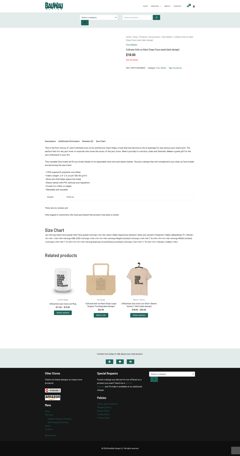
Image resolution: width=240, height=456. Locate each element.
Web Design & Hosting (58, 422)
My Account (50, 435)
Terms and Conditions (107, 404)
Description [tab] (50, 141)
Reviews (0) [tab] (87, 141)
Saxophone (177, 68)
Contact (178, 6)
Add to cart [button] (101, 315)
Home (128, 37)
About (167, 6)
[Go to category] (85, 22)
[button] (160, 6)
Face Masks (167, 37)
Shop (145, 6)
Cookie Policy (103, 414)
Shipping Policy (104, 407)
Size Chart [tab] (101, 141)
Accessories (154, 37)
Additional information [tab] (69, 141)
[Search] (156, 17)
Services (155, 6)
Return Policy (103, 411)
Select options (62, 313)
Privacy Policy (103, 418)
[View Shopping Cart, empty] (188, 6)
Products (143, 37)
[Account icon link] (194, 6)
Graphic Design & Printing (59, 419)
